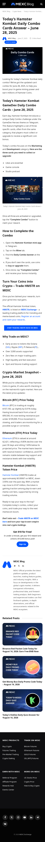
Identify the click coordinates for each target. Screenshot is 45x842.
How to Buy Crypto (32, 785)
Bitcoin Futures (30, 746)
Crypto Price (29, 782)
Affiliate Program (9, 782)
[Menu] (4, 4)
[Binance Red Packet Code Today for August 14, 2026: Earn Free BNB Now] (22, 634)
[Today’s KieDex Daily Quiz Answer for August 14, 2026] (22, 700)
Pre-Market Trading (10, 754)
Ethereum (7, 438)
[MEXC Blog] (22, 4)
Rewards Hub (8, 785)
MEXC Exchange (25, 834)
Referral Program (9, 778)
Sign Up (22, 544)
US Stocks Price (30, 778)
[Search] (41, 4)
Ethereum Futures (31, 750)
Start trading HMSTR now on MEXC (22, 328)
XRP (20, 347)
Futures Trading (9, 750)
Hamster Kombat (10, 475)
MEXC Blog (6, 11)
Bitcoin (5, 405)
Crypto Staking (8, 758)
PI (36, 347)
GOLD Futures (30, 754)
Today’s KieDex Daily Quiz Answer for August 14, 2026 (20, 716)
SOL (8, 347)
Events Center (8, 789)
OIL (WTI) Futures (31, 758)
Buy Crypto (7, 746)
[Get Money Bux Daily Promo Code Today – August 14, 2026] (22, 667)
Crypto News (16, 11)
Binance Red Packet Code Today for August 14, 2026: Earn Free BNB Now (20, 650)
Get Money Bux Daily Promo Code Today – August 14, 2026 (22, 683)
